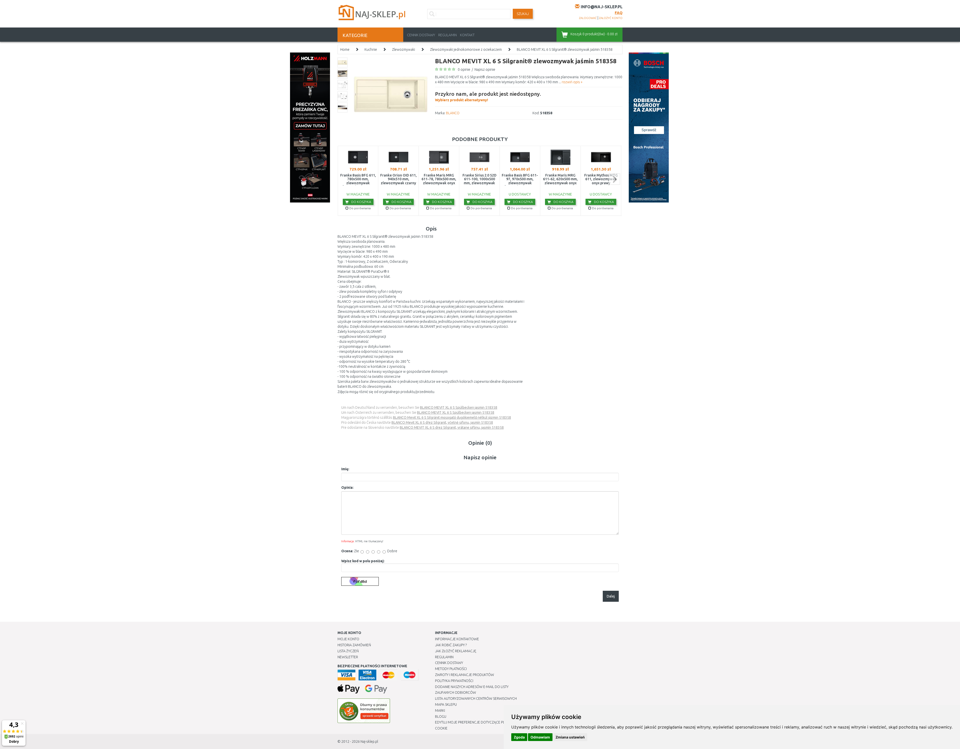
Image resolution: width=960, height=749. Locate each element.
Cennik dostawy (421, 35)
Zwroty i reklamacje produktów (464, 675)
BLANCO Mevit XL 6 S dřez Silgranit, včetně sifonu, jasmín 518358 (442, 422)
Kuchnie (370, 50)
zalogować (588, 18)
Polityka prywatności (454, 681)
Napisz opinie (484, 70)
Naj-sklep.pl (369, 742)
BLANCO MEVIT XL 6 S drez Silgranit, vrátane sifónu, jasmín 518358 (452, 428)
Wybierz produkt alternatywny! (488, 96)
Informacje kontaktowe (457, 639)
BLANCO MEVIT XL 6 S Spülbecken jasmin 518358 (458, 408)
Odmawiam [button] (540, 737)
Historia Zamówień (354, 645)
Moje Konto (348, 639)
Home (345, 50)
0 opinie (464, 70)
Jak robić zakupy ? (451, 645)
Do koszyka (360, 202)
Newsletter (348, 657)
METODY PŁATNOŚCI (451, 669)
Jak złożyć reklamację (455, 651)
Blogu (440, 716)
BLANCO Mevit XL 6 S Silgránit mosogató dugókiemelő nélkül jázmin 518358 (452, 418)
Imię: (345, 469)
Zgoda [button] (519, 737)
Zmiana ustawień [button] (570, 737)
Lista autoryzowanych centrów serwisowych (476, 698)
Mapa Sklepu (446, 704)
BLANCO (453, 113)
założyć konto (610, 18)
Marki (440, 710)
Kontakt (467, 35)
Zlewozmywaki (403, 50)
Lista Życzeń (348, 651)
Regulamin (447, 35)
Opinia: (347, 488)
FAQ (618, 12)
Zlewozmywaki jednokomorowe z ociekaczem (466, 50)
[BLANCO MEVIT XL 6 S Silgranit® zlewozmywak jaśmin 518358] (391, 94)
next (614, 179)
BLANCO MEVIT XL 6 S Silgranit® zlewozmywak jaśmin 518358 (564, 50)
